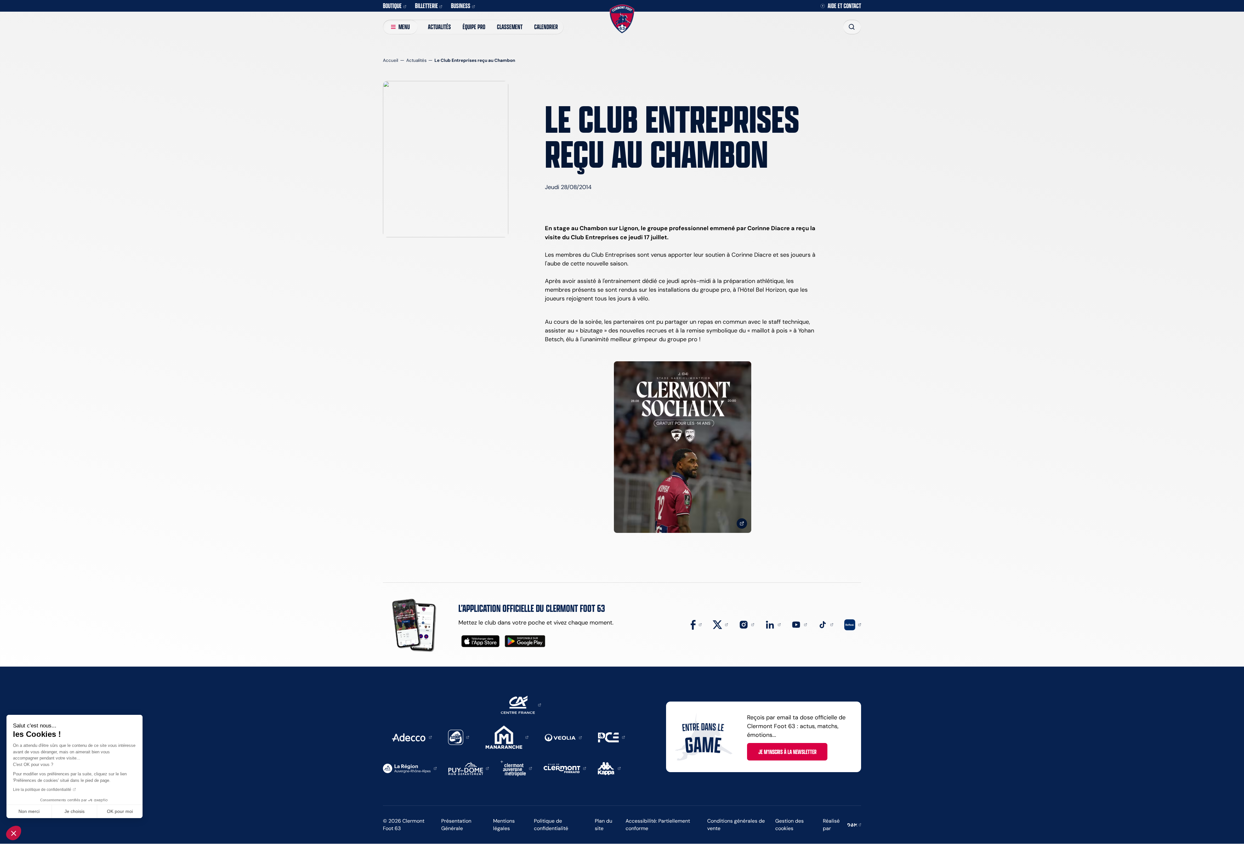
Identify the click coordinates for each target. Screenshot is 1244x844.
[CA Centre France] (521, 704)
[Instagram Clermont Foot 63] (746, 624)
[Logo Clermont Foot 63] (622, 19)
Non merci (29, 811)
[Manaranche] (507, 736)
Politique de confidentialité (551, 824)
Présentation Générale (456, 824)
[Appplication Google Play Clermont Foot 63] (525, 641)
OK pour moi (120, 811)
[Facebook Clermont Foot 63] (696, 624)
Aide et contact (844, 6)
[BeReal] (852, 624)
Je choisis (74, 811)
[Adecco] (412, 736)
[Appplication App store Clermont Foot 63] (480, 641)
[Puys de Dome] (468, 767)
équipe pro (474, 26)
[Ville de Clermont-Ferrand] (565, 767)
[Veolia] (563, 737)
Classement (510, 26)
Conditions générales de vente (736, 824)
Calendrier (546, 26)
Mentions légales (504, 824)
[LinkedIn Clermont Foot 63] (773, 624)
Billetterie (426, 5)
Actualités (439, 26)
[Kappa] (609, 767)
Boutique (392, 5)
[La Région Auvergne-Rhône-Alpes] (410, 767)
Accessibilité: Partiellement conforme (658, 824)
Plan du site (603, 824)
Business (460, 5)
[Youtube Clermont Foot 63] (799, 624)
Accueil (390, 60)
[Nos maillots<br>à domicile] (682, 447)
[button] (13, 833)
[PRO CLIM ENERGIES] (611, 736)
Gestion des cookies (789, 824)
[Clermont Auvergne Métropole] (516, 767)
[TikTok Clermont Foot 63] (826, 624)
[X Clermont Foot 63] (720, 624)
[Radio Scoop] (458, 736)
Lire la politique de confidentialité (42, 789)
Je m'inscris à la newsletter (787, 752)
